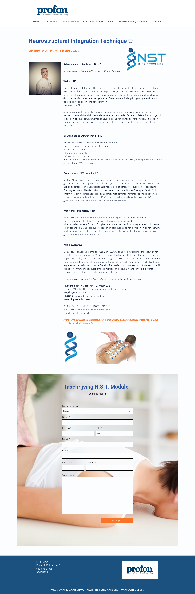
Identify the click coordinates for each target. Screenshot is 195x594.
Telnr (98, 428)
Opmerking (68, 475)
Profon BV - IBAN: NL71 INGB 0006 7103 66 (86, 306)
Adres (65, 450)
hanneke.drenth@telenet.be (85, 312)
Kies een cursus (70, 406)
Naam (65, 417)
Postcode (67, 462)
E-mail (65, 439)
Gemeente (91, 462)
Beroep (66, 428)
